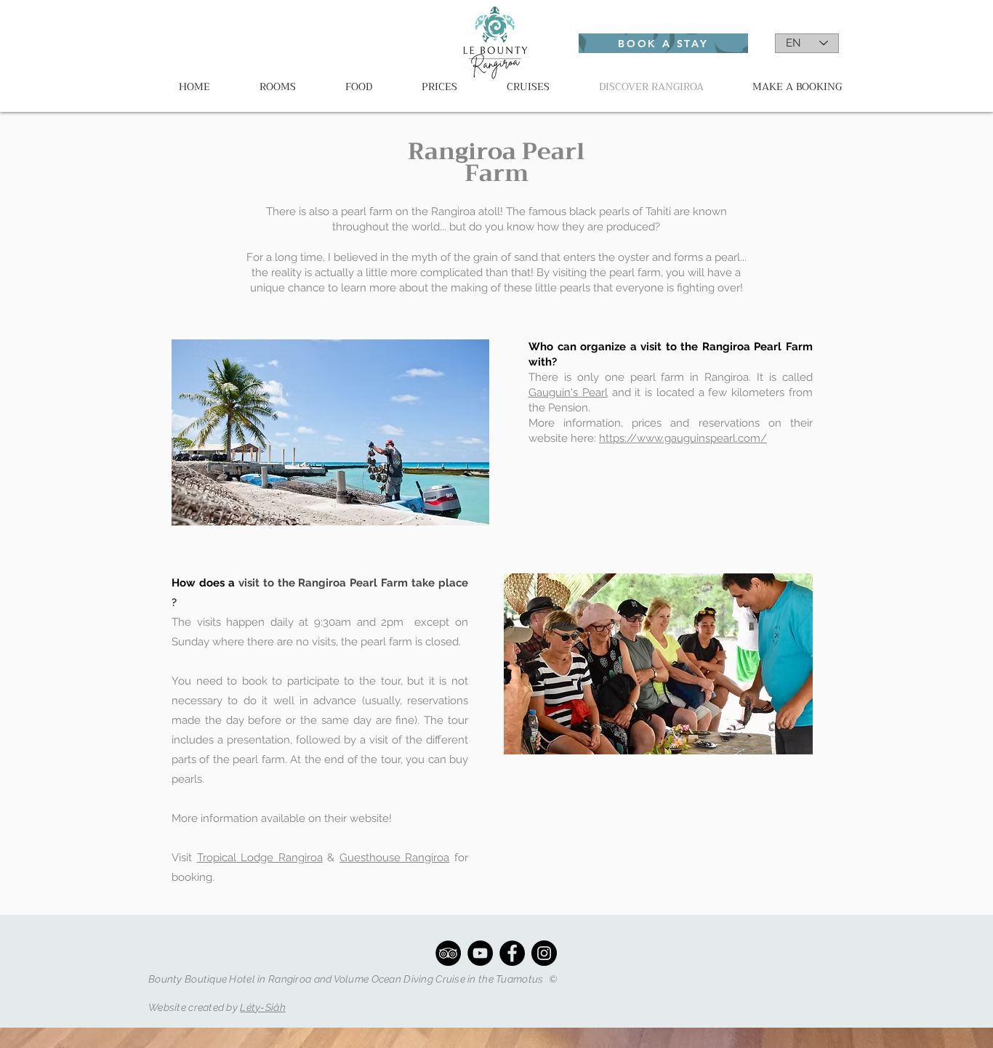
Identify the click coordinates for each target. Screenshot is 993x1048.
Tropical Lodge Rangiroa (260, 857)
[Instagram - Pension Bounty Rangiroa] (544, 953)
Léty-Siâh (263, 1007)
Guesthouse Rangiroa (394, 857)
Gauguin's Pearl (568, 392)
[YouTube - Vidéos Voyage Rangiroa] (480, 953)
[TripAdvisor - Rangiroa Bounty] (448, 953)
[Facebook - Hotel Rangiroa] (512, 953)
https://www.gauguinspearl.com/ (683, 438)
